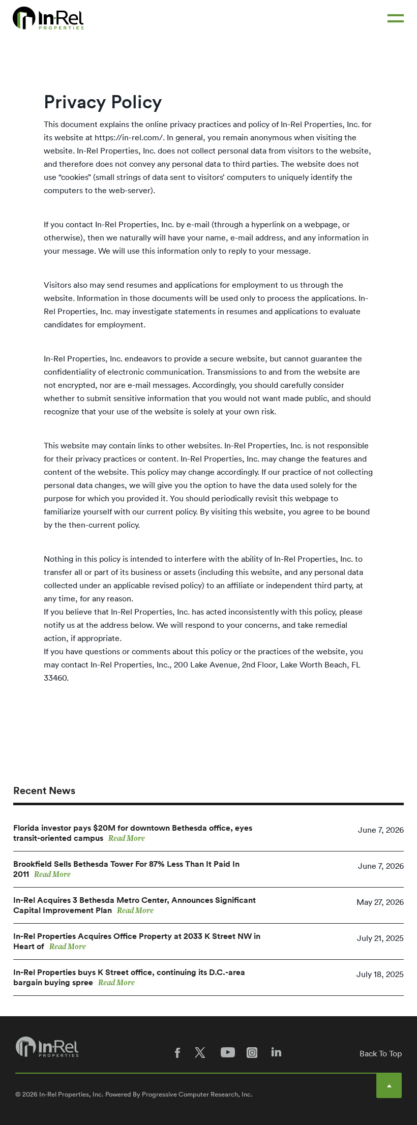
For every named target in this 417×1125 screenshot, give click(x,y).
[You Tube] (228, 1052)
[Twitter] (203, 1052)
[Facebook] (177, 1052)
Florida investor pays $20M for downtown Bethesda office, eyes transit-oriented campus (132, 833)
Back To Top (381, 1053)
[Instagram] (253, 1052)
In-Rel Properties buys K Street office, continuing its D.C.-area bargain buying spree (129, 977)
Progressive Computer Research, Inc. (197, 1094)
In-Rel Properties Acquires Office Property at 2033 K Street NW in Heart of (136, 941)
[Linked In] (279, 1052)
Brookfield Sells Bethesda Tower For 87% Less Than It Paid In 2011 (126, 869)
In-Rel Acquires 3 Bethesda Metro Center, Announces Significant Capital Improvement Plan (134, 905)
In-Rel (48, 18)
